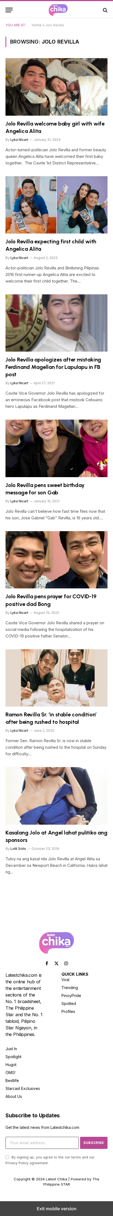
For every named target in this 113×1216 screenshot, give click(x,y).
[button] (9, 10)
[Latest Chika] (58, 10)
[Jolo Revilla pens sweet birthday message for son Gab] (56, 448)
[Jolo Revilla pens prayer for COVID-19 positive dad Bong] (56, 559)
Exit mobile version (57, 1208)
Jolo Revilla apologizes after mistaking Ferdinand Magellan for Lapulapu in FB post (53, 367)
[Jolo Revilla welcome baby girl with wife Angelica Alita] (56, 86)
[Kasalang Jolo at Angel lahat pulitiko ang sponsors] (56, 795)
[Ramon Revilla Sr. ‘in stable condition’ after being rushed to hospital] (56, 678)
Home (37, 25)
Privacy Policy (17, 1163)
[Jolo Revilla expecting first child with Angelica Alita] (56, 204)
